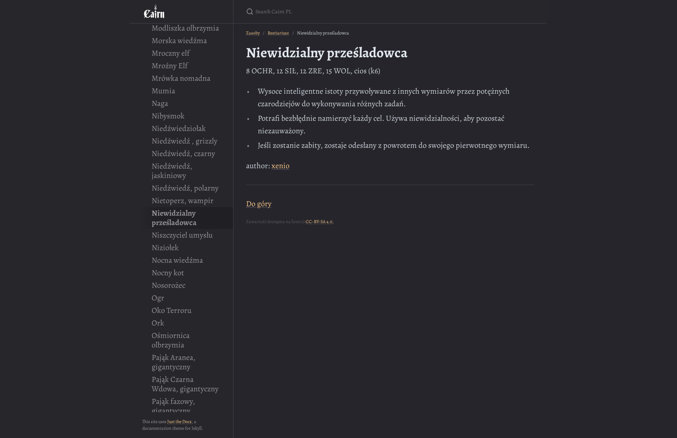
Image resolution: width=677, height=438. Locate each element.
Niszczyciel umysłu (182, 235)
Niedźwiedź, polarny (185, 188)
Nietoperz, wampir (183, 200)
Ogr (158, 298)
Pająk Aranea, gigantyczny (173, 362)
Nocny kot (168, 272)
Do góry (259, 203)
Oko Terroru (172, 310)
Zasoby (253, 33)
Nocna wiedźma (177, 260)
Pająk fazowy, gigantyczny (173, 406)
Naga (160, 103)
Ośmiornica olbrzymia (171, 340)
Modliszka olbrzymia (185, 28)
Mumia (163, 90)
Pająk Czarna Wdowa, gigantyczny (185, 384)
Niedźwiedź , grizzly (184, 141)
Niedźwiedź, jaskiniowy (172, 171)
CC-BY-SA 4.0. (320, 221)
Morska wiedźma (179, 40)
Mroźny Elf (170, 65)
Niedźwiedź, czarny (183, 153)
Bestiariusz (278, 33)
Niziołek (165, 247)
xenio (281, 165)
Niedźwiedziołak (179, 128)
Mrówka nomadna (181, 78)
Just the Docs (179, 421)
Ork (158, 323)
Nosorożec (168, 285)
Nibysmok (168, 116)
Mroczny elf (171, 53)
